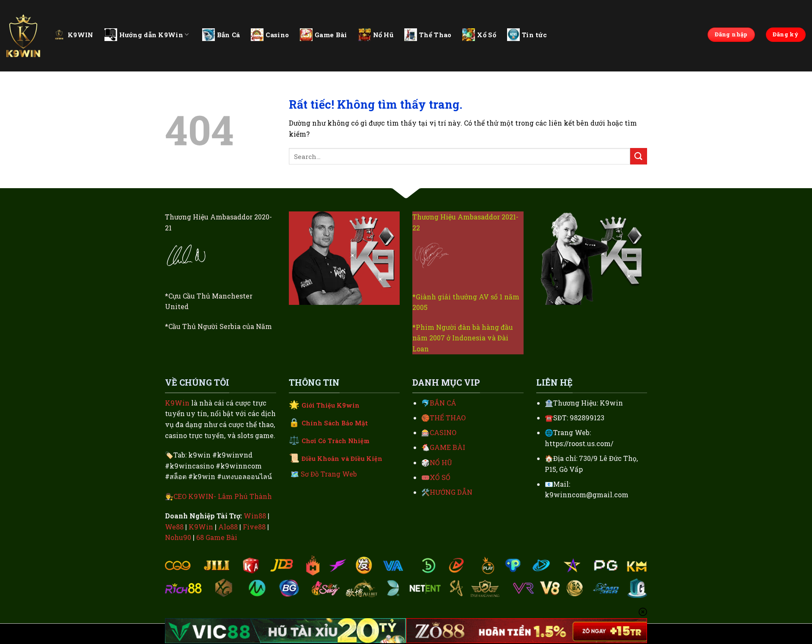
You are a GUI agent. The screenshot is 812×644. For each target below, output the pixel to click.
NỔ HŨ (441, 462)
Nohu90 (178, 537)
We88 (174, 526)
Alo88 (228, 526)
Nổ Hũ (383, 34)
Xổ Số (486, 34)
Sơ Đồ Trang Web (329, 473)
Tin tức (534, 34)
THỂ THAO (448, 417)
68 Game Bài (216, 537)
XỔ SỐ (440, 477)
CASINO (443, 432)
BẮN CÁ (443, 402)
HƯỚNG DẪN (451, 492)
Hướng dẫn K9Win (151, 34)
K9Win (177, 402)
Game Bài (331, 34)
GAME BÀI (447, 447)
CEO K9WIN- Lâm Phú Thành (222, 496)
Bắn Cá (228, 34)
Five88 (254, 526)
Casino (277, 34)
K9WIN (80, 34)
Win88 (255, 515)
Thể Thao (435, 34)
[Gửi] (638, 156)
